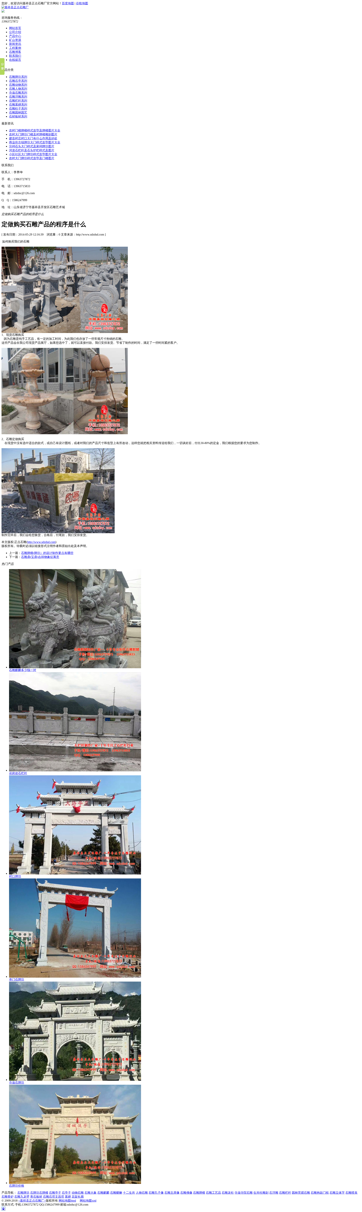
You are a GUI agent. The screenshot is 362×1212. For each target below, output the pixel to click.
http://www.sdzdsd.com (41, 542)
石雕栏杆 (285, 1192)
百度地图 (68, 3)
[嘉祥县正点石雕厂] (15, 7)
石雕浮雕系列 (18, 96)
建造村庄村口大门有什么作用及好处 (33, 138)
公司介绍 (15, 32)
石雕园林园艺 (18, 112)
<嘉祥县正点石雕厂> (32, 1200)
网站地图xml (88, 1200)
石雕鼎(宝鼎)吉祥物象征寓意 (40, 556)
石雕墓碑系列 (18, 104)
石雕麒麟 (103, 1192)
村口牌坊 (15, 876)
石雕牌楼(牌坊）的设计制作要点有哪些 (47, 553)
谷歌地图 (82, 3)
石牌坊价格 (16, 1185)
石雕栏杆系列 (18, 100)
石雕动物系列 (18, 84)
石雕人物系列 (18, 88)
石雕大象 (90, 1192)
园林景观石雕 (301, 1192)
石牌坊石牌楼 (39, 1192)
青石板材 (36, 1196)
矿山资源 (15, 40)
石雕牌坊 (23, 1192)
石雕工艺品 (213, 1192)
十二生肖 (129, 1192)
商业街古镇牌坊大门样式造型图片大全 (34, 142)
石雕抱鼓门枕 (320, 1192)
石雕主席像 (171, 1192)
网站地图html (67, 1200)
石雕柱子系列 (18, 108)
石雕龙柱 (228, 1192)
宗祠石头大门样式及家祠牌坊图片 (31, 146)
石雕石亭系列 (18, 80)
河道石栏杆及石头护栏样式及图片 (31, 150)
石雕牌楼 (199, 1192)
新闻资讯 (15, 44)
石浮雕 (273, 1192)
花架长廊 (78, 1196)
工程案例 (15, 47)
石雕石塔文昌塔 (53, 1196)
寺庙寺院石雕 (244, 1192)
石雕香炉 (8, 1196)
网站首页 (15, 28)
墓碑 (68, 1196)
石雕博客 (15, 51)
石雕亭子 (55, 1192)
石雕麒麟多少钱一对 (22, 670)
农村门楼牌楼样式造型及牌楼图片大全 (34, 130)
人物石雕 (142, 1192)
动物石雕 (78, 1192)
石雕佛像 (186, 1192)
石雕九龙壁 (21, 1196)
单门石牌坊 (16, 979)
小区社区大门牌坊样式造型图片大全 (33, 154)
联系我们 (15, 55)
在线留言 (15, 59)
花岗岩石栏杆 (18, 773)
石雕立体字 (337, 1192)
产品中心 (15, 36)
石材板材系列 (18, 116)
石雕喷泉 (351, 1192)
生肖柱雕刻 (260, 1192)
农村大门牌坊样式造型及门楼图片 (31, 158)
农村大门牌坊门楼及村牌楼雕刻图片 (33, 134)
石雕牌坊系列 (18, 76)
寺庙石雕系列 (18, 92)
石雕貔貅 (116, 1192)
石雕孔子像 (156, 1192)
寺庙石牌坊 (16, 1082)
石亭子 (66, 1192)
